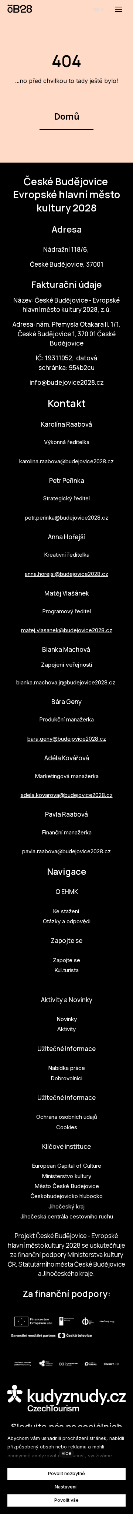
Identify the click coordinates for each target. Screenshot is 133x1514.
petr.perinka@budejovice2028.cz (66, 517)
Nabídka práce (66, 1067)
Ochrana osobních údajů (66, 1116)
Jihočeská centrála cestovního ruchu (66, 1216)
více (66, 1453)
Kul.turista (66, 970)
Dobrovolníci (66, 1078)
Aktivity (66, 1029)
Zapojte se (66, 940)
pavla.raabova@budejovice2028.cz (66, 851)
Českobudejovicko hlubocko (66, 1196)
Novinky (67, 1019)
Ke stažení (66, 911)
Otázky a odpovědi (67, 921)
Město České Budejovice (66, 1186)
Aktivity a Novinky (66, 1000)
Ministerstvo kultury (66, 1176)
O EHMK (66, 891)
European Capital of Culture (66, 1165)
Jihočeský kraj (66, 1206)
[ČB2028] (20, 9)
